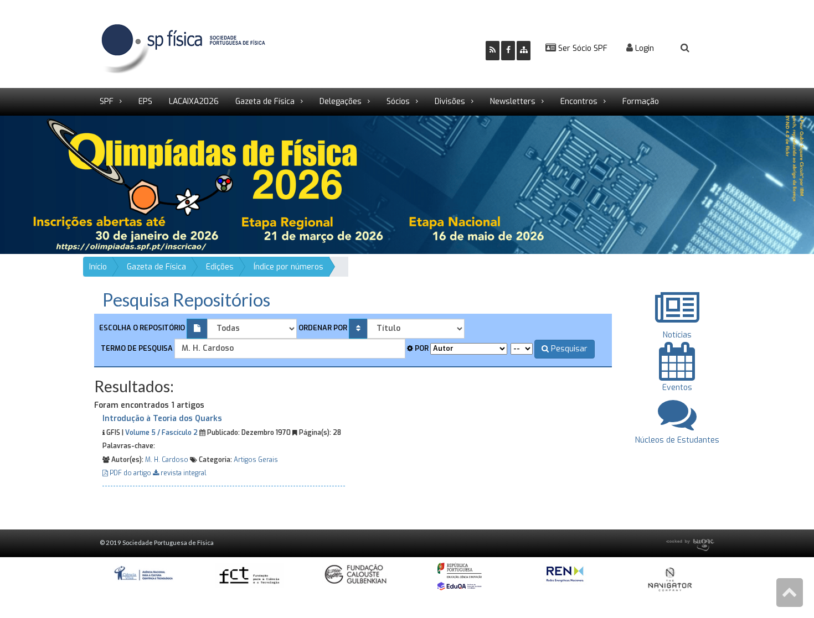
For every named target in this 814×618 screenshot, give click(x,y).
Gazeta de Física (265, 101)
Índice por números (288, 267)
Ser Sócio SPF (581, 48)
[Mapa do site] (523, 50)
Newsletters (512, 101)
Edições (220, 267)
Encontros (578, 101)
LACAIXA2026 (194, 101)
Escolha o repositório (142, 328)
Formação (640, 101)
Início (98, 267)
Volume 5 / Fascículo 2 (161, 432)
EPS (145, 101)
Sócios (398, 101)
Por (421, 348)
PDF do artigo (130, 473)
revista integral (183, 473)
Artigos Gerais (256, 459)
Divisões (450, 101)
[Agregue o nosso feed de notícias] (492, 50)
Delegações (341, 101)
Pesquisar (568, 349)
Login (643, 48)
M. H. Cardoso (166, 459)
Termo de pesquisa (136, 348)
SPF (107, 101)
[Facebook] (508, 50)
